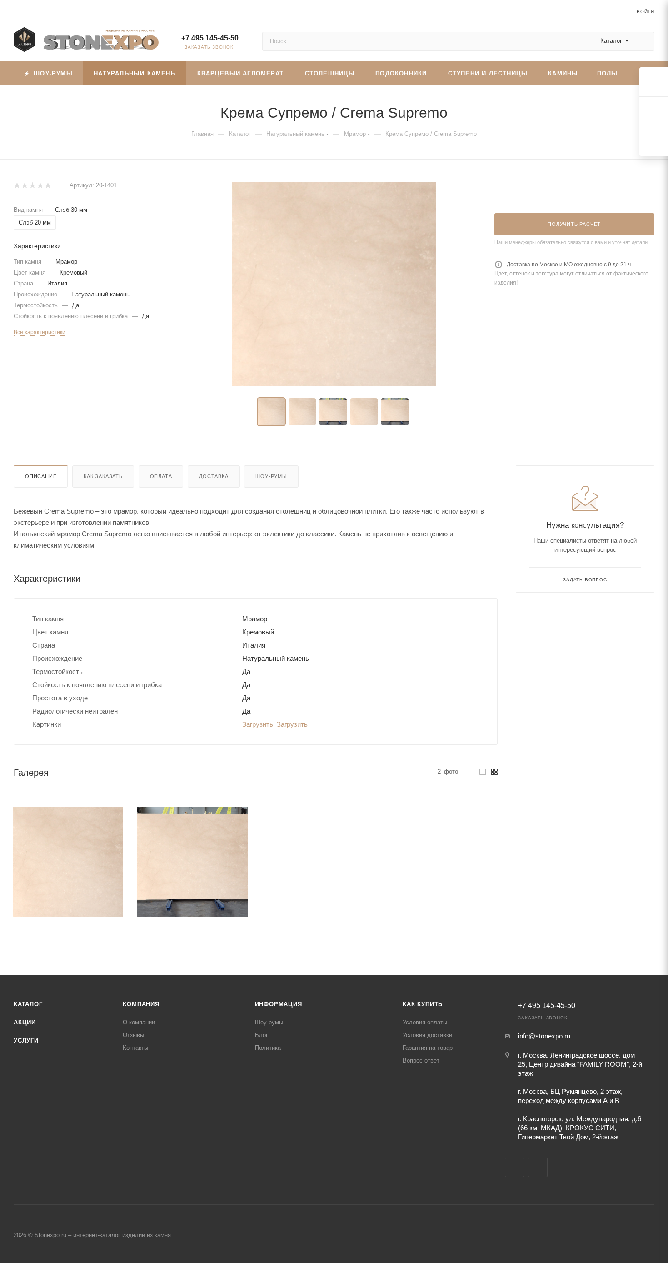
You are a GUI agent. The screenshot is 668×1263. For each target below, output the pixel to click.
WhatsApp (538, 1167)
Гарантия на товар (428, 1047)
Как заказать (103, 476)
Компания (141, 1004)
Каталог (28, 1004)
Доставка (213, 476)
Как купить (423, 1004)
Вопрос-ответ (421, 1060)
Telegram (514, 1167)
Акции (25, 1022)
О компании (139, 1022)
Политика (268, 1047)
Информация (278, 1004)
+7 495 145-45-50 (210, 38)
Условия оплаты (425, 1022)
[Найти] (643, 41)
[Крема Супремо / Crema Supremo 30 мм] (334, 284)
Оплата (161, 476)
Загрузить (257, 724)
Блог (261, 1035)
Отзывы (133, 1035)
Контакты (135, 1047)
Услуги (26, 1040)
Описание (40, 476)
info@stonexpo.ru (544, 1036)
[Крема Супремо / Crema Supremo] (68, 862)
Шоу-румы (271, 476)
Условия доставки (427, 1035)
